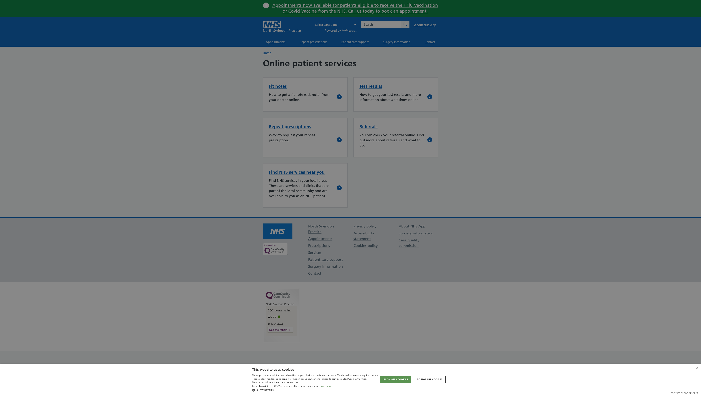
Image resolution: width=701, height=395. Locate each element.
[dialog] (350, 379)
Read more (326, 386)
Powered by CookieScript (684, 393)
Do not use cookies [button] (429, 379)
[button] (315, 390)
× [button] (697, 367)
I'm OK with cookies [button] (395, 379)
